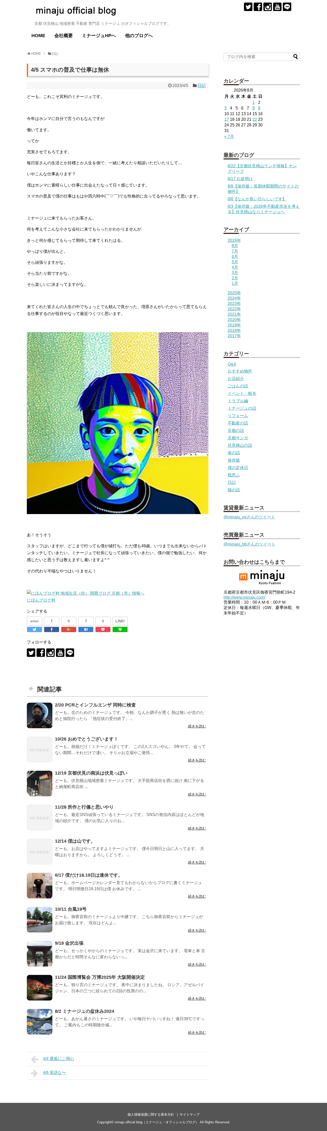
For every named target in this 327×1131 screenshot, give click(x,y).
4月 (235, 267)
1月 (235, 283)
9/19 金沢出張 (69, 943)
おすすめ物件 (240, 371)
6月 (235, 256)
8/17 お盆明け (240, 179)
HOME (38, 35)
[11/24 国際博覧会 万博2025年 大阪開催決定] (39, 987)
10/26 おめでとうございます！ (86, 739)
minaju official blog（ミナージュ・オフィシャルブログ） (157, 1122)
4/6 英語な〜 (54, 1072)
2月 (235, 278)
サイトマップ (190, 1114)
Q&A (232, 364)
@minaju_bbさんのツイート (249, 544)
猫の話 (234, 490)
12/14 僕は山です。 (75, 841)
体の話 (234, 453)
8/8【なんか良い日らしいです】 (257, 199)
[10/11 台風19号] (39, 919)
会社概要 (63, 35)
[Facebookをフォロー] (258, 7)
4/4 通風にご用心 (58, 1059)
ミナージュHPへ (99, 35)
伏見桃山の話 (240, 445)
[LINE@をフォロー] (287, 7)
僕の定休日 (238, 467)
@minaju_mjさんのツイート (249, 517)
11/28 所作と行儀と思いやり (84, 807)
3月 (235, 272)
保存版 (234, 460)
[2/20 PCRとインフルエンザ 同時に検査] (39, 715)
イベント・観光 (242, 393)
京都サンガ (238, 438)
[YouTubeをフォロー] (277, 7)
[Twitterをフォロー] (248, 7)
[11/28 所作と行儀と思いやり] (39, 817)
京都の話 (236, 430)
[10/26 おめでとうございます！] (39, 749)
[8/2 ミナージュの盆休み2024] (39, 1022)
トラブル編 (238, 401)
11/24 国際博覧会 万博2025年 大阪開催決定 (100, 977)
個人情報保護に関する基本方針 (150, 1114)
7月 (235, 251)
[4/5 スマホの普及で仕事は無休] (86, 629)
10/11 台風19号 (71, 909)
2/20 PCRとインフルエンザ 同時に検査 (95, 705)
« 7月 (229, 136)
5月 (235, 262)
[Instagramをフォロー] (267, 7)
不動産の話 (238, 423)
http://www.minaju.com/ (244, 597)
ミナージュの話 (242, 408)
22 (254, 119)
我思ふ (234, 475)
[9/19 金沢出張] (39, 953)
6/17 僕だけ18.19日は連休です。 (89, 875)
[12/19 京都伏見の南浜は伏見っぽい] (39, 783)
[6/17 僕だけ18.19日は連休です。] (39, 885)
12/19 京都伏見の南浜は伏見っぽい (91, 773)
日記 (201, 85)
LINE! (120, 621)
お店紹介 (236, 378)
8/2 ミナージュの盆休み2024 (84, 1011)
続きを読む (197, 726)
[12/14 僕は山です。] (39, 851)
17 (226, 119)
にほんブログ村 (41, 600)
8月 (235, 246)
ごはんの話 (238, 386)
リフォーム (238, 416)
